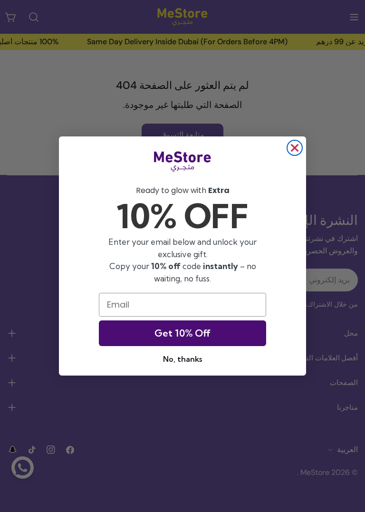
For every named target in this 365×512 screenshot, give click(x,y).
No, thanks (182, 359)
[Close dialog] (294, 147)
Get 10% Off (182, 333)
